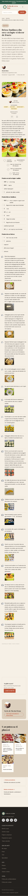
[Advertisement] (14, 659)
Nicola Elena (5, 71)
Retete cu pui (5, 828)
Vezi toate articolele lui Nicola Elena (12, 714)
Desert (6, 106)
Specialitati (5, 858)
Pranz (3, 851)
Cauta (22, 12)
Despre (4, 865)
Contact (4, 868)
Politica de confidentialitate (9, 879)
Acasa (3, 18)
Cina (3, 854)
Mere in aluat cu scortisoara (20, 749)
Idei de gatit (20, 106)
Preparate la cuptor (7, 838)
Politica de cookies (7, 882)
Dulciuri (12, 106)
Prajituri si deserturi (7, 834)
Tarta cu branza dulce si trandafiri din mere (7, 750)
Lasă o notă (9, 691)
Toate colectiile (6, 841)
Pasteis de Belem (7, 769)
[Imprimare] (12, 117)
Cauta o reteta (5, 871)
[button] (17, 117)
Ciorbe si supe (5, 831)
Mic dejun (14, 108)
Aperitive (8, 18)
